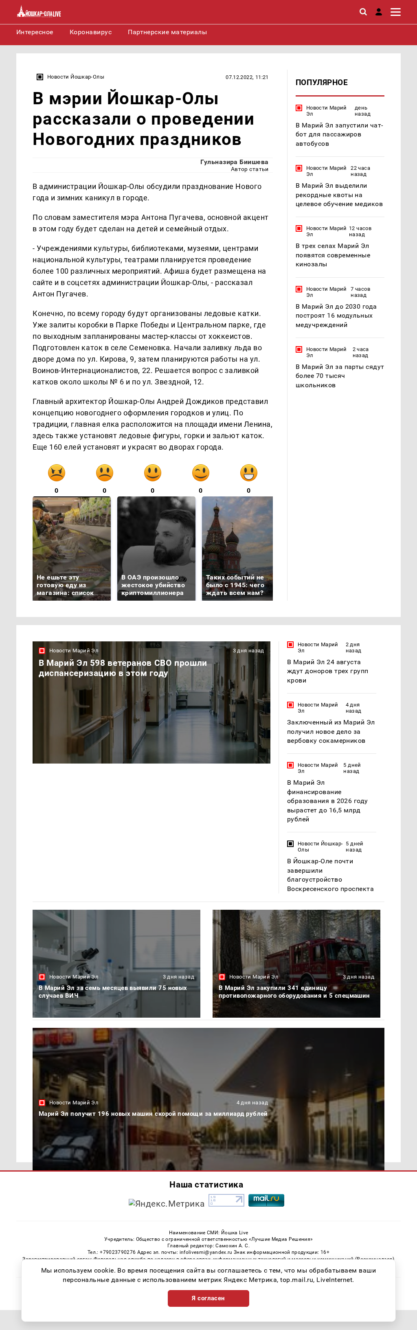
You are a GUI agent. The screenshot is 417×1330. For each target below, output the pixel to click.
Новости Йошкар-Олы (75, 77)
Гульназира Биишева (234, 162)
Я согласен (208, 1298)
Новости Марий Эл (326, 111)
